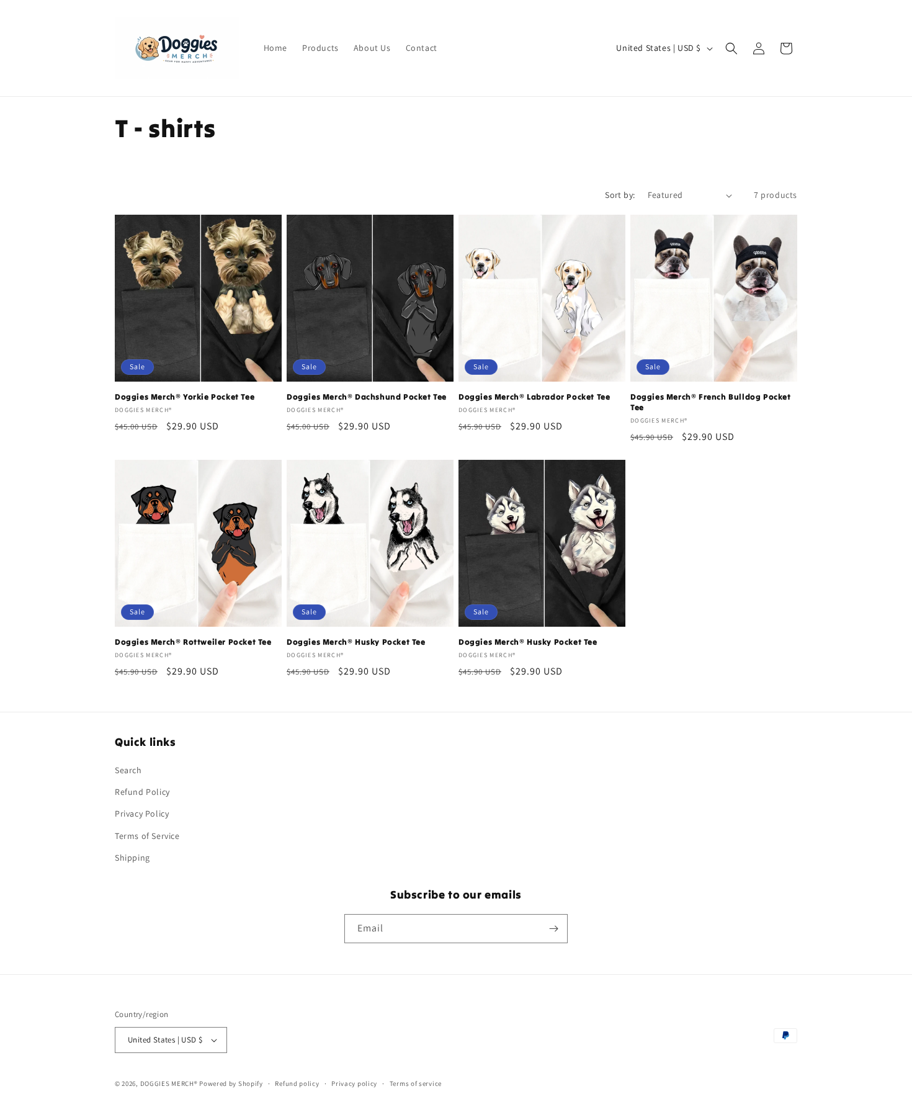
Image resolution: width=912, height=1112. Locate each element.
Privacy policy (354, 1083)
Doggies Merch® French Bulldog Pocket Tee (710, 402)
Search (128, 770)
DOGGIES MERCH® (169, 1083)
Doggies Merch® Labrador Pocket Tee (534, 397)
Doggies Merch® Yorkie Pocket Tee (184, 397)
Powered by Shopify (231, 1083)
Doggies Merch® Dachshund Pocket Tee (367, 397)
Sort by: (620, 194)
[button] (731, 48)
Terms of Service (147, 835)
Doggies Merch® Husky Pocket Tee (356, 642)
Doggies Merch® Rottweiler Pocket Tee (193, 642)
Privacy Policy (142, 813)
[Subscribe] (553, 928)
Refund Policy (142, 791)
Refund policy (297, 1083)
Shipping (132, 857)
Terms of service (416, 1083)
